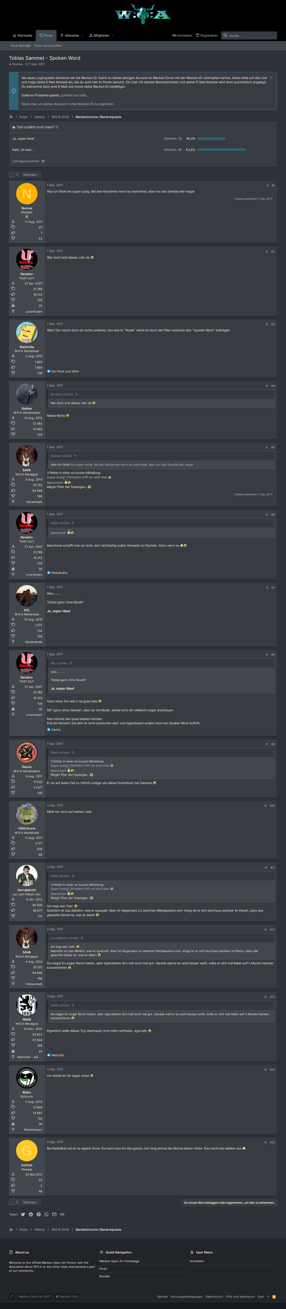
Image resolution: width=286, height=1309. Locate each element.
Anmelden (197, 1261)
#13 (272, 997)
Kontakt (104, 1276)
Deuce (27, 767)
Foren (103, 1268)
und (65, 371)
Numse (18, 64)
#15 (272, 1142)
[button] (82, 35)
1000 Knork (27, 828)
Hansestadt (34, 502)
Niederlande (33, 642)
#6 (273, 514)
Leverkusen (34, 311)
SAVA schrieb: (60, 523)
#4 (273, 386)
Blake (27, 1092)
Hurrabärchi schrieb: (65, 938)
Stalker (26, 408)
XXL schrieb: (59, 663)
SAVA (27, 470)
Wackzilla (26, 347)
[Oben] (268, 1296)
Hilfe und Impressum (240, 1296)
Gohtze (26, 1165)
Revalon (27, 274)
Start (260, 1296)
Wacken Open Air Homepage (119, 1261)
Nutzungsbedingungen (187, 1296)
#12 (272, 929)
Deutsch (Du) (68, 1296)
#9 (273, 744)
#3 (273, 324)
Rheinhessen (33, 1129)
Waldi (27, 1019)
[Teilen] (267, 185)
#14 (272, 1069)
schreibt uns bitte (73, 95)
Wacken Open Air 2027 (34, 1296)
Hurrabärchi (26, 890)
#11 (272, 867)
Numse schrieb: (62, 456)
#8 (273, 654)
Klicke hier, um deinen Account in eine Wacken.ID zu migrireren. (68, 104)
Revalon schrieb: (62, 394)
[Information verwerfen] (270, 78)
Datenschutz (214, 1296)
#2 (273, 251)
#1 (273, 185)
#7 (273, 587)
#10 (272, 805)
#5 (273, 447)
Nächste (29, 174)
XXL (27, 610)
